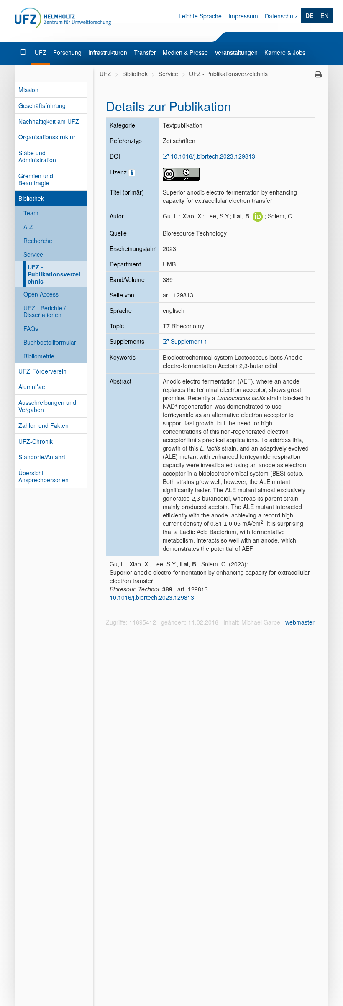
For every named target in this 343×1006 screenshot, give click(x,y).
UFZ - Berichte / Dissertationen (44, 311)
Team (30, 213)
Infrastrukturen (107, 52)
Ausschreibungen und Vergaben (47, 406)
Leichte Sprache (200, 16)
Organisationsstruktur (46, 137)
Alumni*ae (31, 386)
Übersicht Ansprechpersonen (43, 476)
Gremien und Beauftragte (35, 179)
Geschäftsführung (42, 105)
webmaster (300, 622)
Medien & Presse (185, 52)
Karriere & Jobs (284, 52)
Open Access (41, 294)
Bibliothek (31, 198)
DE (309, 15)
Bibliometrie (38, 356)
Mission (28, 89)
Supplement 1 (189, 341)
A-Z (28, 227)
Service (33, 254)
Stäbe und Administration (37, 156)
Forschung (67, 52)
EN (324, 15)
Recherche (37, 240)
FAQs (30, 328)
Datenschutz (281, 16)
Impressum (243, 16)
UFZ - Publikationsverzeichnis (54, 274)
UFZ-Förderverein (42, 371)
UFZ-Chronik (35, 441)
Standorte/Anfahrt (41, 457)
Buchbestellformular (49, 342)
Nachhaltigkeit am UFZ (48, 121)
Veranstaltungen (236, 52)
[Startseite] (24, 52)
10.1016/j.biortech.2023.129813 (213, 156)
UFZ (40, 52)
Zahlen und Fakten (43, 425)
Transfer (145, 52)
